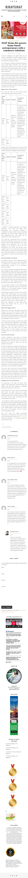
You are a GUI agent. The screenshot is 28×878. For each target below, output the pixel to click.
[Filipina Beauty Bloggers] (14, 771)
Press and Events (14, 40)
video (14, 418)
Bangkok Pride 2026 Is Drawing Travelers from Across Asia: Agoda (13, 653)
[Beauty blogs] (14, 786)
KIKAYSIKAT (14, 6)
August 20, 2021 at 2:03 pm (12, 480)
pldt (3, 424)
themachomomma (7, 427)
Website (3, 580)
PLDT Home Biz (23, 416)
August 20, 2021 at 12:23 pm (12, 458)
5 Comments (18, 53)
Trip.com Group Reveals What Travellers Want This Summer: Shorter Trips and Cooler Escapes (13, 647)
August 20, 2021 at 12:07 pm (12, 437)
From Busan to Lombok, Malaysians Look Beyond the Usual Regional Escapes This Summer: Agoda (13, 641)
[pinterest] (16, 1)
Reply (8, 438)
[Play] (7, 626)
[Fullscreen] (20, 626)
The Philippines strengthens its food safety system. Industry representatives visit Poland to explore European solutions (14, 865)
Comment (3, 586)
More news (8, 662)
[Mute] (18, 626)
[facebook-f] (10, 1)
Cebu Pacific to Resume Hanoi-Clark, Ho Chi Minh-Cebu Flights (13, 635)
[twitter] (12, 1)
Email (2, 573)
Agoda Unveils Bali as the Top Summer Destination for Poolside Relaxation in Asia (13, 658)
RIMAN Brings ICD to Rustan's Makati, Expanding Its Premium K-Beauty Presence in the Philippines (13, 861)
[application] (14, 623)
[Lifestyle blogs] (14, 802)
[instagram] (14, 1)
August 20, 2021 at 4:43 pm (12, 507)
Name (3, 567)
